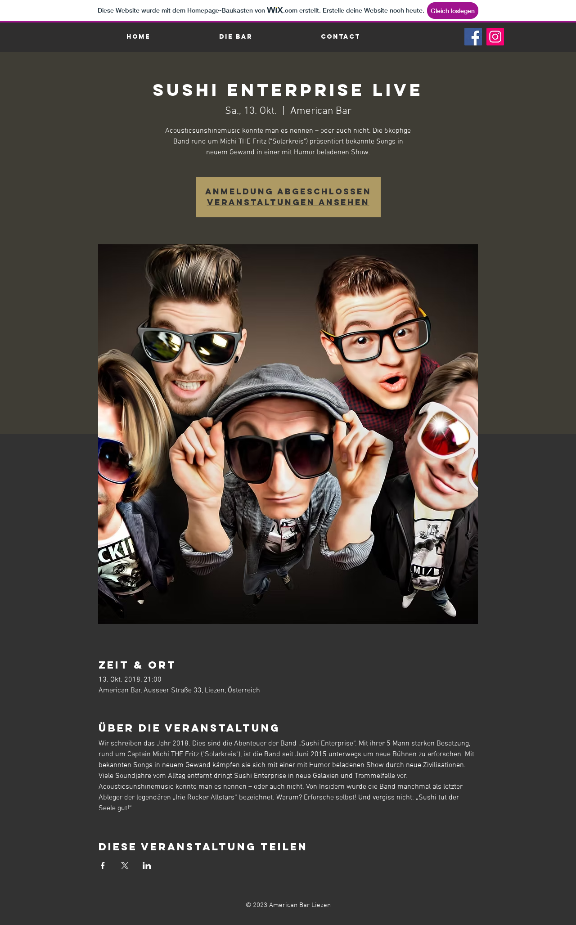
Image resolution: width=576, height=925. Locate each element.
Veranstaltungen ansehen (288, 202)
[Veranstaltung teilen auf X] (125, 865)
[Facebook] (473, 36)
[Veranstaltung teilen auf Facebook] (103, 865)
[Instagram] (495, 36)
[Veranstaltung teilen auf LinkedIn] (147, 865)
